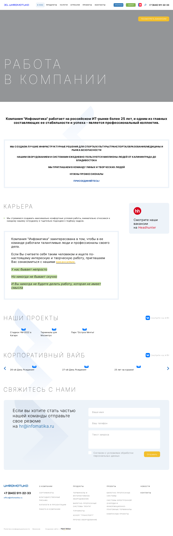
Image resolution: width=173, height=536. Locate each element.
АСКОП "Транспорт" (83, 515)
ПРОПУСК (119, 5)
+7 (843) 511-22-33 (159, 5)
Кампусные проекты (118, 514)
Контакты (146, 493)
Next (168, 368)
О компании (45, 486)
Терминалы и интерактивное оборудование (81, 496)
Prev (5, 368)
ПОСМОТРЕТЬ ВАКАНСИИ (153, 19)
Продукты (78, 486)
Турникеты (79, 511)
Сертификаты (46, 493)
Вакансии (36, 529)
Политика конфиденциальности (17, 529)
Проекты (111, 486)
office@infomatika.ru (13, 498)
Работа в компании (49, 509)
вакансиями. (65, 262)
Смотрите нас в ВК (160, 318)
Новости (145, 486)
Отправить (152, 454)
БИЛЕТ (131, 5)
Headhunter (147, 227)
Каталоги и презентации (52, 505)
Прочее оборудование (85, 520)
